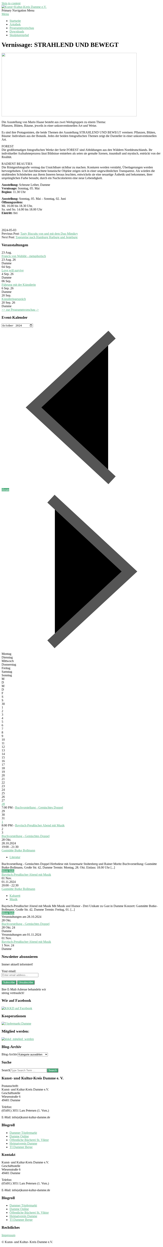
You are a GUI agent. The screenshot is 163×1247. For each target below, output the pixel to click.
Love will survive (13, 270)
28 (3, 804)
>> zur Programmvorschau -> (20, 309)
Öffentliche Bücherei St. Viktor (29, 1140)
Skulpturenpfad (19, 35)
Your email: (9, 971)
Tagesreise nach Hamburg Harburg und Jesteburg (47, 237)
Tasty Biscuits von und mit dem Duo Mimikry (49, 233)
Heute (5, 489)
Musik (13, 899)
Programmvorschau (22, 28)
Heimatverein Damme (23, 1143)
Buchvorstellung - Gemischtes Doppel (39, 807)
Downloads (17, 31)
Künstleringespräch (14, 299)
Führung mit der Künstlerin (19, 284)
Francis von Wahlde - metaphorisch (24, 256)
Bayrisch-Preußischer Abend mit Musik (40, 825)
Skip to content (11, 3)
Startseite (15, 20)
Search (6, 1070)
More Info (8, 871)
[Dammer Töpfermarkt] (16, 1023)
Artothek (15, 24)
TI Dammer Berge (21, 1147)
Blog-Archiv (9, 1054)
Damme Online (19, 1136)
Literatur (15, 857)
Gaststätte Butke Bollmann (18, 850)
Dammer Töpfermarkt (23, 1132)
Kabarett (15, 895)
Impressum (8, 1235)
